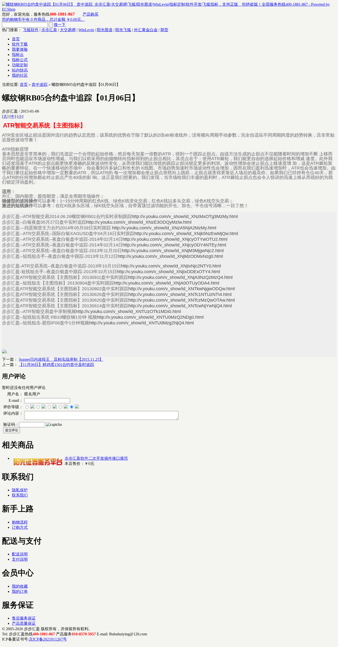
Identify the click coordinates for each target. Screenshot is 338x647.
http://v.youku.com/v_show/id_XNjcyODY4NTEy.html (174, 244)
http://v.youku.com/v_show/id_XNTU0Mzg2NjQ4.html (141, 322)
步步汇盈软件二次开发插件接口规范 (96, 458)
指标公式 (20, 60)
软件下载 (20, 44)
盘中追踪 (40, 84)
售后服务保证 (24, 618)
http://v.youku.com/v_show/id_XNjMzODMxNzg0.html (170, 256)
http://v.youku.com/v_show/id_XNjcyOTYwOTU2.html (174, 239)
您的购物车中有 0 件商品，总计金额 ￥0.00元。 (43, 19)
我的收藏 (20, 586)
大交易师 (68, 30)
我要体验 (20, 49)
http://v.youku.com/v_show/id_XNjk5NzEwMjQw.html (186, 233)
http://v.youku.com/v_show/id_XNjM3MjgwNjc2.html (173, 250)
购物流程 (20, 522)
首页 (16, 39)
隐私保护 (20, 490)
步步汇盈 (49, 30)
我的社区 (20, 75)
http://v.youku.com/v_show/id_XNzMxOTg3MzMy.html (185, 216)
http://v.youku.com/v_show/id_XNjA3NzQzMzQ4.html (180, 277)
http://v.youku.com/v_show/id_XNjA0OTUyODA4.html (166, 283)
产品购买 (90, 14)
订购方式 (20, 527)
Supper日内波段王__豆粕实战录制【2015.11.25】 (61, 359)
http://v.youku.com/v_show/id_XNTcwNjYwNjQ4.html (180, 305)
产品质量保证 (24, 623)
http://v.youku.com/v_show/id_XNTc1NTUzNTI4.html (180, 294)
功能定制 (20, 65)
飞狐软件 (31, 30)
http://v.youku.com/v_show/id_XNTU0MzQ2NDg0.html (150, 317)
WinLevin (86, 30)
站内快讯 (20, 70)
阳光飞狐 (123, 30)
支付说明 (20, 559)
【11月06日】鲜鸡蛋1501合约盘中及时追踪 (56, 364)
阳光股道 (105, 30)
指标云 (18, 54)
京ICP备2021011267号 (48, 639)
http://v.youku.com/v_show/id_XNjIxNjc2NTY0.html (171, 266)
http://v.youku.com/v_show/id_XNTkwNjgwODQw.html (181, 288)
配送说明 (20, 554)
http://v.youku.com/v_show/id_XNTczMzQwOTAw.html (181, 300)
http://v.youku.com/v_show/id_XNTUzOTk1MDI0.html (128, 311)
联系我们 (20, 495)
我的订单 (20, 591)
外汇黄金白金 (146, 30)
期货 (164, 30)
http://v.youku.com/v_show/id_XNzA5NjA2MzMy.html (164, 227)
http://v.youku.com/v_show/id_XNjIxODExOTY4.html (168, 271)
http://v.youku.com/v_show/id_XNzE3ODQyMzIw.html (139, 222)
